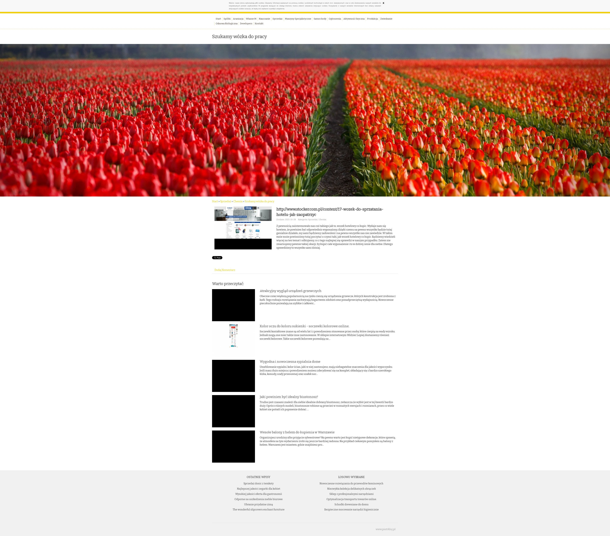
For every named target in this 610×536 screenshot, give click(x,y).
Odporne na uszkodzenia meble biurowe (258, 499)
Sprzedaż (225, 201)
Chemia (238, 201)
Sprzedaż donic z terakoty (259, 483)
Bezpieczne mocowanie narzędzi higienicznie (351, 509)
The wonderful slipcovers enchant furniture (259, 509)
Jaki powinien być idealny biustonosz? (289, 397)
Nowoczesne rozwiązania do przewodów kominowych (351, 483)
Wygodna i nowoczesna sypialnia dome (290, 361)
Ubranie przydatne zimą (258, 504)
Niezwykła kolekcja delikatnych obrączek (351, 488)
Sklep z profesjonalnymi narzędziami (351, 493)
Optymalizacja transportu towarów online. (351, 499)
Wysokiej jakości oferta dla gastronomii (258, 493)
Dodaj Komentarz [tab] (225, 269)
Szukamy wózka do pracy (259, 201)
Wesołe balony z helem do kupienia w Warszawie (297, 432)
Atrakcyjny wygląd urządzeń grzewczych (291, 291)
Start (215, 201)
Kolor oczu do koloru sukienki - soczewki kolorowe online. (304, 326)
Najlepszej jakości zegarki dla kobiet (258, 488)
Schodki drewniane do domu (352, 504)
